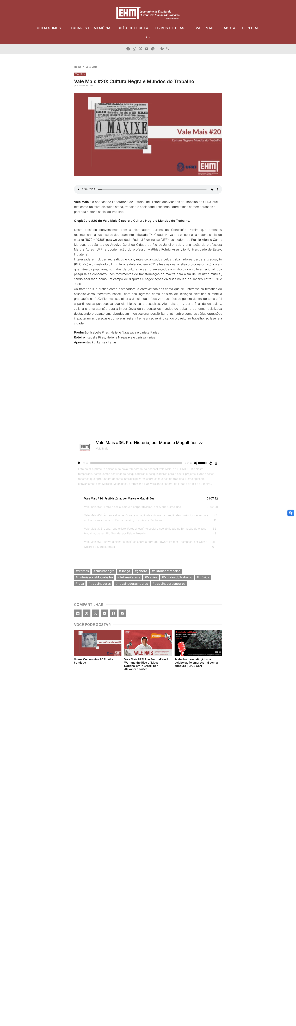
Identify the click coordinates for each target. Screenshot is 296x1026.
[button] (148, 498)
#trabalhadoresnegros (169, 583)
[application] (148, 463)
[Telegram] (104, 613)
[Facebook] (113, 613)
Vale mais (205, 28)
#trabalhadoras (100, 583)
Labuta (228, 28)
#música (203, 577)
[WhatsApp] (95, 613)
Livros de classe (172, 28)
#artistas (82, 571)
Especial (250, 28)
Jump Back (210, 463)
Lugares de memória (91, 28)
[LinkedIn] (78, 613)
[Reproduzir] (79, 463)
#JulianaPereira (129, 577)
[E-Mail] (122, 613)
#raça (80, 583)
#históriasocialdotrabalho (94, 577)
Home (77, 66)
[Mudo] (195, 463)
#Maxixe (151, 577)
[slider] (136, 463)
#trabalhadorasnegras (131, 583)
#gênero (141, 571)
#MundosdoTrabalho (177, 577)
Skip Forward (216, 463)
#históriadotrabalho (166, 571)
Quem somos (49, 28)
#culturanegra (104, 571)
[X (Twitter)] (86, 613)
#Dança (124, 571)
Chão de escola (133, 28)
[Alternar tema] (162, 48)
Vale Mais (91, 66)
